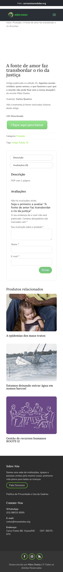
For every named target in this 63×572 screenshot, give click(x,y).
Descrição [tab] (18, 157)
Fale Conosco (17, 485)
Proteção (17, 22)
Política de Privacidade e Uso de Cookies (27, 494)
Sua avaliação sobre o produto (27, 226)
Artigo (15, 142)
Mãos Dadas (34, 564)
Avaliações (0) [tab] (20, 165)
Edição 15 (23, 142)
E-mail (15, 256)
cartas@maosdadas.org (18, 521)
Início (8, 22)
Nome (15, 244)
